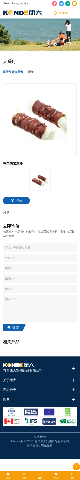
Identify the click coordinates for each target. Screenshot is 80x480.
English (63, 13)
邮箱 (8, 478)
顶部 (72, 478)
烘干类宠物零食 (13, 71)
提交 (15, 327)
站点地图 (40, 436)
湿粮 (31, 71)
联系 (24, 478)
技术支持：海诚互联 (40, 445)
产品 (56, 478)
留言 (40, 478)
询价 (19, 200)
